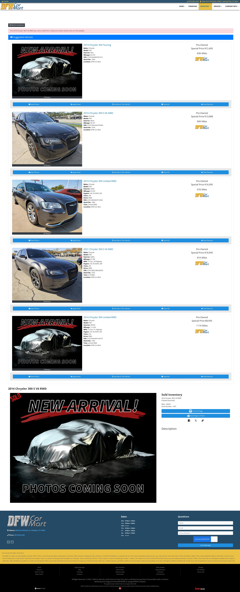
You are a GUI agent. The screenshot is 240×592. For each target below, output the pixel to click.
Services (217, 6)
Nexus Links (200, 572)
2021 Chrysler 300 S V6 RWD (98, 249)
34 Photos (47, 302)
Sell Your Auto (120, 570)
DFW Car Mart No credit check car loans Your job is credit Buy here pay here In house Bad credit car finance (130, 579)
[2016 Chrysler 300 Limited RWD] (47, 342)
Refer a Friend (39, 574)
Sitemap (200, 567)
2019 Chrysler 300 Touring (97, 44)
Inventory (204, 6)
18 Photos (47, 165)
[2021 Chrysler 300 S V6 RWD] (47, 274)
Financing (192, 6)
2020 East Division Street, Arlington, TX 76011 (220, 1)
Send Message (205, 545)
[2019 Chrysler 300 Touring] (47, 70)
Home (181, 6)
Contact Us (160, 572)
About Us (39, 570)
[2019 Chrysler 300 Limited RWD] (47, 206)
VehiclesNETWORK (118, 582)
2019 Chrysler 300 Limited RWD (100, 181)
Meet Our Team (39, 572)
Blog (79, 570)
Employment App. (80, 567)
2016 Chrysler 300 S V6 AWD (98, 113)
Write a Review (160, 567)
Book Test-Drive (120, 567)
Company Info (231, 6)
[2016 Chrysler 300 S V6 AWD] (47, 138)
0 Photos (47, 97)
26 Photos (47, 233)
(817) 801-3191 (193, 1)
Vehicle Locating (120, 572)
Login (5, 1)
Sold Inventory (160, 574)
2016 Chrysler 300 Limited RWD (100, 317)
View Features (208, 104)
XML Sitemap (200, 570)
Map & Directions (160, 570)
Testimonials (119, 574)
